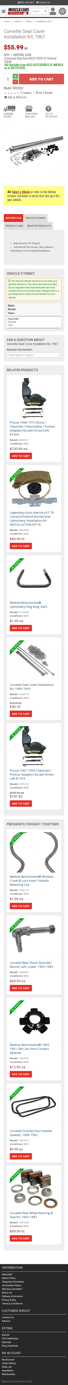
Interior (18, 21)
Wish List (7, 1367)
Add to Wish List (16, 97)
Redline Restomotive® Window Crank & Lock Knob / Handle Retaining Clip (31, 880)
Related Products (39, 225)
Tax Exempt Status (11, 1285)
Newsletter (7, 1370)
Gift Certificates (10, 1338)
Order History (9, 1363)
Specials (6, 1342)
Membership (8, 1374)
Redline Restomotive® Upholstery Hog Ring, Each (28, 604)
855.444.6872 (27, 2)
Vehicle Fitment (35, 218)
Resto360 (7, 1274)
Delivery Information (12, 1296)
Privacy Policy (9, 1300)
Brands (5, 1334)
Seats (29, 21)
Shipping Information (13, 1281)
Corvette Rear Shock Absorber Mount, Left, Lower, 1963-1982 (31, 965)
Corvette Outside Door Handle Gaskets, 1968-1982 (31, 1133)
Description (13, 218)
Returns (6, 1321)
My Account (8, 1359)
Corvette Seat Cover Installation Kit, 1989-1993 (32, 687)
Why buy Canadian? (12, 1289)
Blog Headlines (10, 1345)
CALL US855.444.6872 (51, 115)
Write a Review (44, 92)
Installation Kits (44, 21)
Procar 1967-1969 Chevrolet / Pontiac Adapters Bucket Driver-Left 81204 (32, 774)
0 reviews (26, 92)
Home (7, 21)
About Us (7, 1292)
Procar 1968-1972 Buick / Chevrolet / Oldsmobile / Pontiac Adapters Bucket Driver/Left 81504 (32, 428)
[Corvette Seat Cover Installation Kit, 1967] (34, 150)
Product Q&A (14, 225)
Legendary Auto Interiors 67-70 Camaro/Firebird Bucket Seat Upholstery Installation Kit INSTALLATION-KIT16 (32, 518)
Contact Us (44, 2)
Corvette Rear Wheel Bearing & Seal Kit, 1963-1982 (31, 1215)
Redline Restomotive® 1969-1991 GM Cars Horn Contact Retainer (30, 1049)
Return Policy (8, 1278)
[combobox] (34, 354)
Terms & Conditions (12, 1303)
